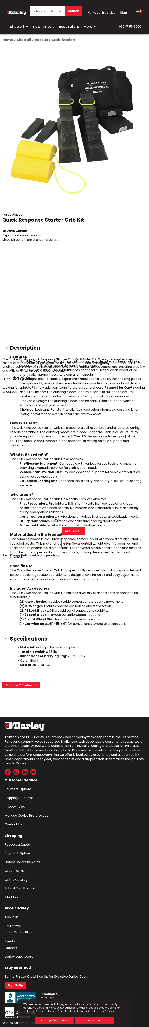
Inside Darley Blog (18, 932)
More (88, 26)
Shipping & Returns (19, 798)
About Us (11, 917)
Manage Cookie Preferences (26, 815)
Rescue (41, 39)
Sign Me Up (15, 985)
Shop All (17, 26)
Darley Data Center (20, 956)
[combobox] (56, 12)
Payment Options (18, 789)
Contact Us (13, 824)
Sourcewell (13, 926)
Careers (11, 948)
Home (7, 39)
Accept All (94, 1020)
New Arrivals (43, 26)
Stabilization (63, 39)
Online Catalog (16, 879)
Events (10, 941)
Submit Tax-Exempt (20, 888)
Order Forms (14, 871)
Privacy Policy (15, 806)
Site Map (11, 897)
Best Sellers (69, 26)
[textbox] (56, 11)
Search (73, 11)
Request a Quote (17, 844)
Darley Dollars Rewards (22, 862)
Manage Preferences (54, 1020)
